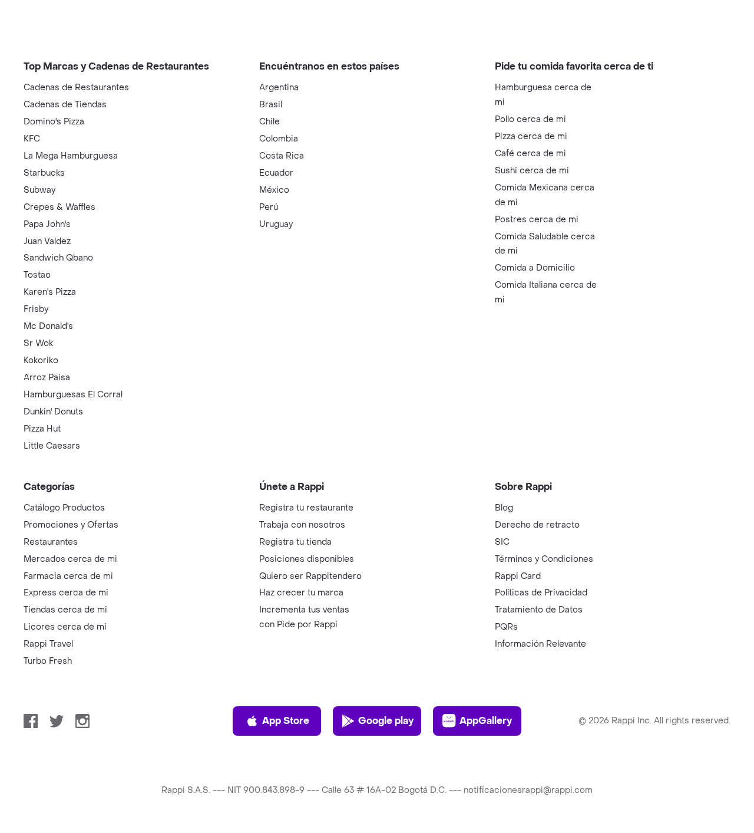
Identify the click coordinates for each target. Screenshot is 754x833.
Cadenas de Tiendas (65, 104)
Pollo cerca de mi (530, 119)
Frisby (36, 309)
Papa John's (47, 224)
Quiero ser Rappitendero (310, 576)
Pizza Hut (42, 428)
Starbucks (44, 173)
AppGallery (485, 721)
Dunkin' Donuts (53, 411)
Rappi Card (518, 576)
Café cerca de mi (530, 153)
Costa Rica (281, 156)
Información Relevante (540, 644)
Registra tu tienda (295, 542)
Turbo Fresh (48, 661)
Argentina (279, 87)
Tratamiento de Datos (539, 609)
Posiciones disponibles (306, 559)
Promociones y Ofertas (71, 525)
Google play (386, 721)
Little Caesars (52, 446)
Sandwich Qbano (58, 258)
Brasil (270, 104)
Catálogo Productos (64, 507)
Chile (269, 121)
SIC (502, 542)
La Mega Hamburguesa (71, 156)
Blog (504, 507)
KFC (32, 138)
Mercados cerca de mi (70, 559)
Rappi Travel (48, 644)
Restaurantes (51, 542)
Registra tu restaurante (306, 507)
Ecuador (276, 173)
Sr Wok (38, 343)
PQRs (506, 627)
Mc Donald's (48, 326)
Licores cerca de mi (65, 627)
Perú (268, 207)
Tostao (37, 275)
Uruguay (276, 224)
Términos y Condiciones (544, 559)
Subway (39, 190)
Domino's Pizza (54, 121)
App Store (285, 721)
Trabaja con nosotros (302, 525)
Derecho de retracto (537, 525)
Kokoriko (41, 360)
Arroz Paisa (47, 377)
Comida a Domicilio (535, 268)
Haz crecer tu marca (301, 592)
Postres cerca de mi (536, 219)
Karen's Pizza (50, 292)
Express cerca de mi (66, 592)
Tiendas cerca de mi (65, 609)
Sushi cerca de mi (532, 170)
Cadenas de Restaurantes (76, 87)
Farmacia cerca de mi (68, 576)
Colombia (278, 138)
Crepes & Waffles (59, 207)
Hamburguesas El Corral (73, 394)
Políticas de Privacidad (541, 592)
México (274, 190)
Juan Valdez (47, 241)
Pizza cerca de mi (531, 136)
